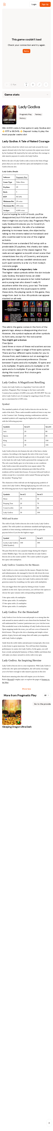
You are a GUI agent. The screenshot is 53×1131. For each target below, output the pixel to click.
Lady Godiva (8, 223)
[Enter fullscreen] (46, 84)
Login (34, 4)
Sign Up (45, 4)
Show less (26, 689)
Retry (26, 51)
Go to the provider (42, 704)
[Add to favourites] (33, 84)
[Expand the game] (39, 84)
